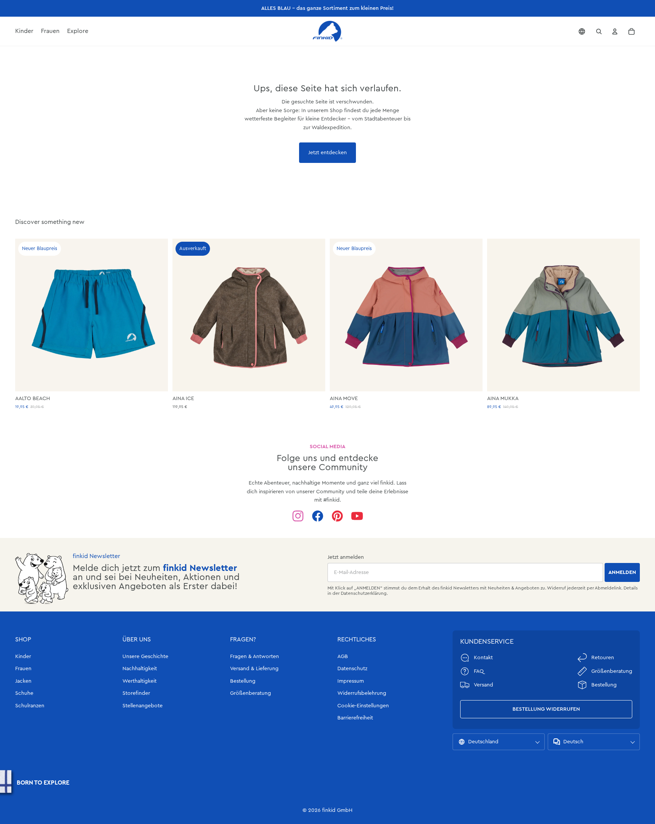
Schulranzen (29, 705)
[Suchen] (599, 31)
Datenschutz (352, 668)
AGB (342, 656)
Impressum (350, 681)
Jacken (23, 681)
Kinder (23, 656)
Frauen (23, 668)
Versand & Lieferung (254, 668)
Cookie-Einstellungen (363, 705)
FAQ (479, 671)
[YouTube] (357, 516)
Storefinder (136, 693)
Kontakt (483, 657)
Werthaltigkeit (139, 681)
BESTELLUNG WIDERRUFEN (546, 709)
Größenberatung (250, 693)
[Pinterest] (337, 516)
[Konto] (614, 31)
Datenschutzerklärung (364, 593)
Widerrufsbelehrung (361, 693)
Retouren (602, 657)
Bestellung (242, 681)
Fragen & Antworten (254, 656)
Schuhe (24, 693)
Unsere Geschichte (145, 656)
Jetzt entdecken (327, 152)
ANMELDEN (622, 572)
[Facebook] (317, 516)
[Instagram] (298, 516)
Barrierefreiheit (355, 718)
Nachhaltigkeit (139, 668)
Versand (483, 685)
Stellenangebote (142, 705)
